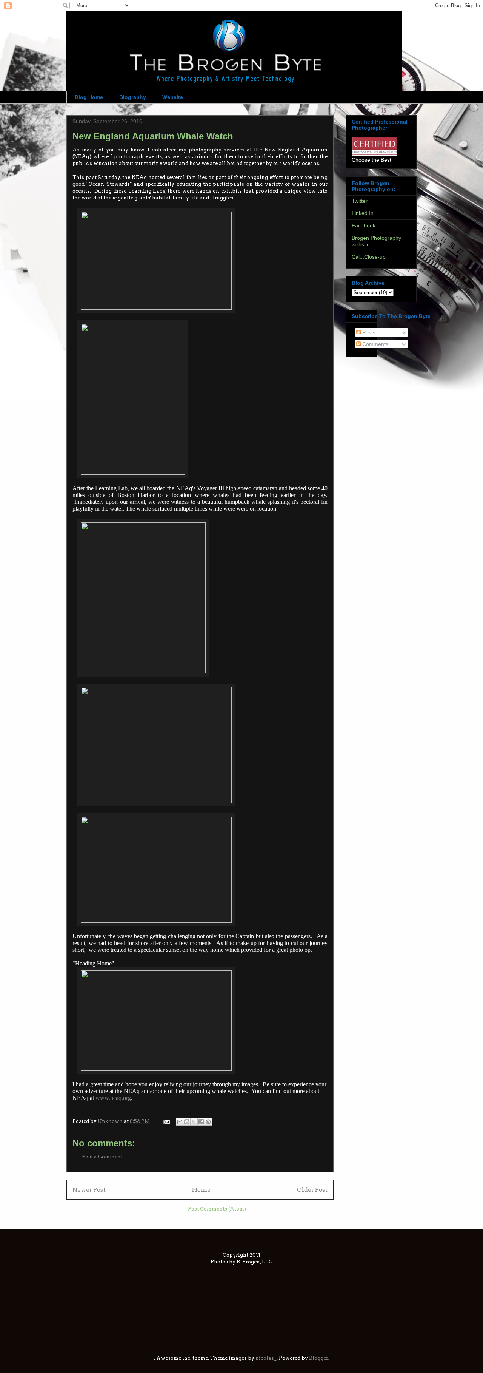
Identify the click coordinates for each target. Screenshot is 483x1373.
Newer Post (89, 1189)
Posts (368, 332)
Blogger (318, 1358)
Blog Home (89, 97)
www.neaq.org (113, 1098)
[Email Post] (166, 1121)
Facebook (363, 225)
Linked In (363, 213)
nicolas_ (266, 1358)
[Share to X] (194, 1122)
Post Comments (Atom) (217, 1209)
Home (201, 1189)
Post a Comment (102, 1157)
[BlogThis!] (187, 1122)
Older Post (312, 1189)
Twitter (360, 201)
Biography (132, 97)
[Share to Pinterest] (208, 1122)
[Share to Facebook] (201, 1122)
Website (172, 97)
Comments (374, 344)
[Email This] (179, 1122)
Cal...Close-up (369, 257)
